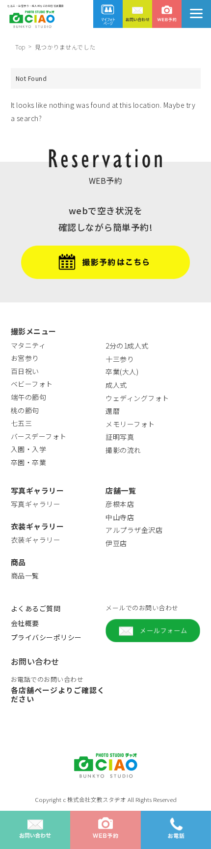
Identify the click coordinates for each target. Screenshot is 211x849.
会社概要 (25, 623)
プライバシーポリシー (46, 637)
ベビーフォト (32, 384)
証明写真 (120, 437)
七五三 (21, 423)
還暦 (113, 411)
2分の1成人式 (127, 345)
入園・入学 (29, 449)
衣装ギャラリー (36, 540)
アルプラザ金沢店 (134, 530)
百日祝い (25, 371)
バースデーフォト (39, 436)
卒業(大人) (122, 371)
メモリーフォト (130, 424)
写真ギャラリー (36, 504)
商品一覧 (25, 575)
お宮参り (25, 358)
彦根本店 (120, 504)
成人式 (116, 385)
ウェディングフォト (137, 398)
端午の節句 (29, 397)
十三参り (120, 359)
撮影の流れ (123, 450)
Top (20, 47)
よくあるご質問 (36, 608)
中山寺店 (120, 517)
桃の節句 (25, 410)
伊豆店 (116, 543)
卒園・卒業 (29, 462)
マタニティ (28, 345)
